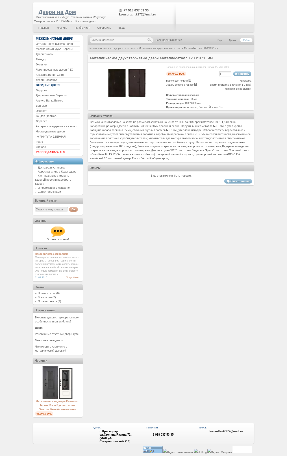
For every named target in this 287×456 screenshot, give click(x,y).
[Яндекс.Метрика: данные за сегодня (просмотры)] (219, 452)
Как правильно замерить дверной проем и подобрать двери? (53, 179)
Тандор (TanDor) (46, 116)
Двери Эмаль (44, 54)
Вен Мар (41, 105)
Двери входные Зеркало (51, 95)
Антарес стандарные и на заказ (118, 48)
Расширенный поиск (168, 40)
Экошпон (42, 64)
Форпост (41, 121)
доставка (246, 80)
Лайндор (41, 59)
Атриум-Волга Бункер (49, 100)
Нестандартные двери (50, 131)
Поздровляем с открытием (51, 254)
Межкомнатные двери (49, 340)
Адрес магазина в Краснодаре (57, 171)
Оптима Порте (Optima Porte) (54, 43)
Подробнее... (73, 277)
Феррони (41, 90)
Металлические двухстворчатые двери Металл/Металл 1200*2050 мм (178, 48)
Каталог (93, 48)
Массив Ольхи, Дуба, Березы (54, 49)
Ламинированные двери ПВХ (54, 69)
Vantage (41, 147)
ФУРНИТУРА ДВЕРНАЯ (51, 136)
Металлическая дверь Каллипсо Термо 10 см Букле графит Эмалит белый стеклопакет (57, 405)
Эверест (41, 110)
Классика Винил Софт (50, 74)
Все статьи (45, 297)
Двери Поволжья (46, 80)
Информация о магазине (54, 187)
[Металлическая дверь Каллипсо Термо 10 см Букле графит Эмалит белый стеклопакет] (57, 398)
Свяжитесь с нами (49, 191)
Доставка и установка (51, 167)
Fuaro (39, 141)
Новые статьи (47, 293)
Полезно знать (47, 301)
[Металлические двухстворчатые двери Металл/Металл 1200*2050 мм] (127, 99)
